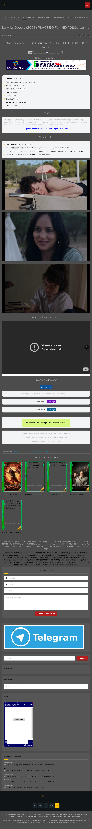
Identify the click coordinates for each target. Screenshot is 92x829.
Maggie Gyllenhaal (65, 151)
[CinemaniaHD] (7, 3)
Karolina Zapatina (50, 151)
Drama (15, 154)
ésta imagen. (22, 20)
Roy (5, 768)
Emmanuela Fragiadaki (22, 151)
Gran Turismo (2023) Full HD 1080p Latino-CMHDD (26, 788)
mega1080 (8, 668)
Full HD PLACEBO (43, 154)
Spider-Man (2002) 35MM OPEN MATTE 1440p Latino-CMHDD (31, 776)
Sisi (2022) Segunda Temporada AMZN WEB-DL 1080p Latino (30, 765)
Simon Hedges (78, 151)
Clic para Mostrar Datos (23, 102)
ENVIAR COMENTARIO (46, 614)
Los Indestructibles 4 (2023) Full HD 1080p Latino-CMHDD (29, 770)
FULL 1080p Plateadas (26, 154)
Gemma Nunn (37, 151)
